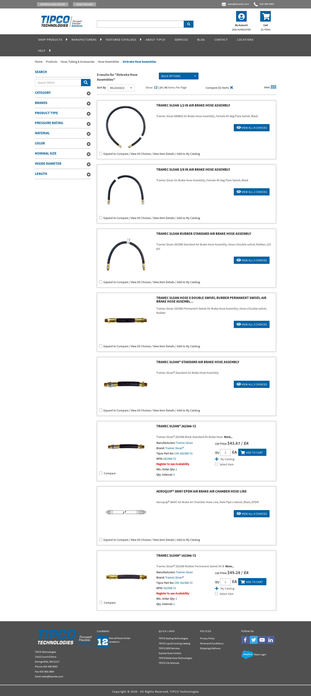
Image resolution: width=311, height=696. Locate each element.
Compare (110, 473)
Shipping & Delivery (210, 648)
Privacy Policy (207, 638)
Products (51, 62)
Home (39, 62)
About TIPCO (155, 40)
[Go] (86, 82)
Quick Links (167, 631)
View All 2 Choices (254, 192)
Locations (245, 40)
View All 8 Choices (254, 128)
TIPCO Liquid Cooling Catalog (174, 643)
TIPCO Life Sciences (169, 662)
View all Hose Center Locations (119, 640)
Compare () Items (217, 88)
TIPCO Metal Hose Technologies (175, 658)
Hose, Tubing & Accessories (78, 62)
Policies (205, 631)
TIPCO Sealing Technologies (173, 638)
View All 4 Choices (254, 514)
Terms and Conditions (211, 643)
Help (41, 51)
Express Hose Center (52, 4)
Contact (221, 40)
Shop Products (50, 40)
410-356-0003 (266, 4)
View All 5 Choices (254, 260)
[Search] (189, 24)
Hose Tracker (84, 4)
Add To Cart (254, 452)
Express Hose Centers (170, 653)
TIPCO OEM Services (169, 648)
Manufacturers (84, 40)
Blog (201, 40)
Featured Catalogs (121, 40)
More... (228, 437)
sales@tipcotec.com (238, 4)
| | (161, 87)
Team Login (260, 654)
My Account (241, 27)
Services (181, 40)
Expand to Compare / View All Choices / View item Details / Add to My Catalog (151, 154)
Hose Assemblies (108, 62)
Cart (265, 27)
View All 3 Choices (254, 324)
